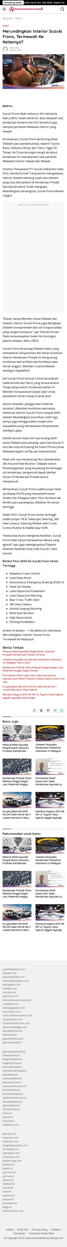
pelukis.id (8, 1168)
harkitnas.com (10, 1141)
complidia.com (11, 1003)
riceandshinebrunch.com (16, 1023)
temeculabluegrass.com (16, 980)
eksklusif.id (8, 1183)
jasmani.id (8, 1176)
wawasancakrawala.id (15, 1070)
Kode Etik (22, 1229)
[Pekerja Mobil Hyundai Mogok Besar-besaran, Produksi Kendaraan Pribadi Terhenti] (17, 733)
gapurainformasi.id (13, 1038)
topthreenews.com (13, 1210)
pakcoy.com (9, 1133)
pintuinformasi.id (12, 1082)
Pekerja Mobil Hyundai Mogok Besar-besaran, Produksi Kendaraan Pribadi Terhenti (29, 653)
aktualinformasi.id (12, 1030)
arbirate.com (10, 973)
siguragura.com (11, 1153)
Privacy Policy (40, 1229)
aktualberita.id (10, 1074)
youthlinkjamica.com (14, 969)
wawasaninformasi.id (14, 1086)
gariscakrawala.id (12, 1042)
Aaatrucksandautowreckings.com (44, 1238)
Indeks (10, 1229)
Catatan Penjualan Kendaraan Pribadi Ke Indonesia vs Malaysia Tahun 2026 (32, 661)
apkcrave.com (10, 996)
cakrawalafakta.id (12, 1078)
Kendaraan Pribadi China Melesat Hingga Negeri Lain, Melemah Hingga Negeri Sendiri (33, 669)
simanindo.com (11, 1157)
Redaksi (55, 1229)
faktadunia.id (10, 1034)
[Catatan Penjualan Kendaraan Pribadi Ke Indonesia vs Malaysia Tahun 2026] (50, 733)
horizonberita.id (11, 1090)
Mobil (6, 25)
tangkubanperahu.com (15, 1145)
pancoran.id (9, 1172)
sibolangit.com (11, 1149)
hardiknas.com (11, 1124)
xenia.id (7, 1191)
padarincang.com (12, 1160)
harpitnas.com (10, 1137)
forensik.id (8, 1121)
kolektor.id (8, 1164)
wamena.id (9, 1195)
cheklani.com (10, 988)
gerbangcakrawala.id (14, 1051)
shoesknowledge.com (15, 1027)
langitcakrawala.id (12, 1059)
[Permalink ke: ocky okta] (5, 48)
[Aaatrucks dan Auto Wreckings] (25, 9)
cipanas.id (8, 1180)
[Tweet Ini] (41, 710)
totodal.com (9, 992)
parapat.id (8, 1199)
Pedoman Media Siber (41, 1233)
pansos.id (8, 1117)
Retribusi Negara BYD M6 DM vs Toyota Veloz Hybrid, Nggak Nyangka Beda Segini (33, 696)
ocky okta (14, 47)
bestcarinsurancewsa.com (17, 1000)
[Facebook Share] (34, 710)
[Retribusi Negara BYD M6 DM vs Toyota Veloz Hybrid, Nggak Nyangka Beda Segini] (50, 800)
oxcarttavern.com (12, 1019)
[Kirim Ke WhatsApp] (61, 710)
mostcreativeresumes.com (17, 1015)
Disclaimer (19, 1233)
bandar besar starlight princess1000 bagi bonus (29, 949)
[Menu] (5, 9)
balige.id (7, 1207)
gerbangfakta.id (11, 1105)
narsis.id (7, 1113)
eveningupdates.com (14, 1007)
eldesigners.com (12, 984)
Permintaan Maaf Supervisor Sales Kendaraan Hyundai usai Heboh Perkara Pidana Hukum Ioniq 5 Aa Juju (33, 678)
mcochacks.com (12, 1011)
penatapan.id (10, 1203)
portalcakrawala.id (13, 1093)
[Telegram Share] (55, 710)
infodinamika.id (11, 1109)
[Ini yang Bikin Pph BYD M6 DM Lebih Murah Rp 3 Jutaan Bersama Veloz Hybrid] (17, 800)
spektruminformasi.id (14, 1097)
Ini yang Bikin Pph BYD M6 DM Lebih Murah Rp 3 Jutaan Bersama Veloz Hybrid (30, 688)
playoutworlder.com (14, 976)
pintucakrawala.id (12, 1066)
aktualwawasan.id (12, 1101)
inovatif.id (8, 1187)
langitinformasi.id (12, 1063)
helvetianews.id (11, 1055)
